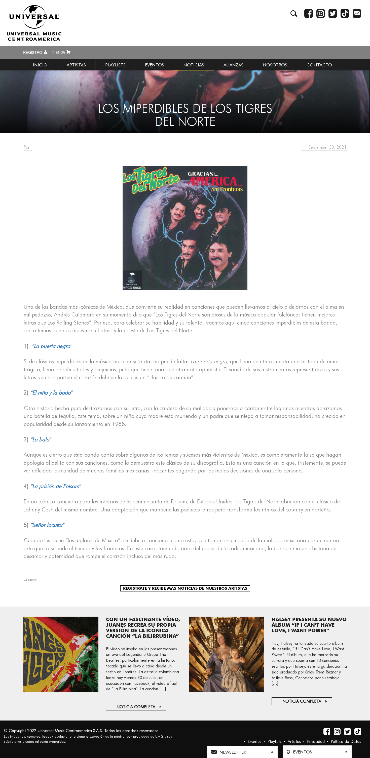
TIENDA (59, 52)
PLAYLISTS (115, 64)
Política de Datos (346, 741)
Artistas (294, 741)
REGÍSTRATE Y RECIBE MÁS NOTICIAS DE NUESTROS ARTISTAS (185, 588)
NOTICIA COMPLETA (136, 706)
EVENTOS (154, 64)
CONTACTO (319, 64)
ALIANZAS (233, 64)
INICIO (40, 64)
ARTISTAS (76, 64)
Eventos (255, 741)
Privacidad (316, 741)
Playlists (275, 741)
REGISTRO (33, 52)
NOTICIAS (193, 64)
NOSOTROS (275, 64)
